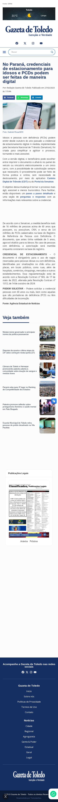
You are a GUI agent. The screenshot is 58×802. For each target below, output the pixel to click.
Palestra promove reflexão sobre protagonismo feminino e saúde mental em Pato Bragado (19, 406)
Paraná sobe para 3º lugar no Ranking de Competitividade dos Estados (19, 388)
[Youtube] (41, 43)
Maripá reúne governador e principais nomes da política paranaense (19, 333)
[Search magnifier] (52, 52)
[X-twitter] (25, 43)
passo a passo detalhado (39, 193)
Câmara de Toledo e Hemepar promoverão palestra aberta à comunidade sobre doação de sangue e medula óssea (20, 369)
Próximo (34, 541)
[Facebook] (17, 43)
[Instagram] (33, 43)
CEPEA (10, 4)
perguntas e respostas (32, 197)
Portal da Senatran (44, 182)
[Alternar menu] (4, 52)
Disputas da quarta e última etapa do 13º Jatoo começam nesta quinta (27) (19, 351)
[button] (9, 97)
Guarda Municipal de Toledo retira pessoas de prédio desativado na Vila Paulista (19, 425)
